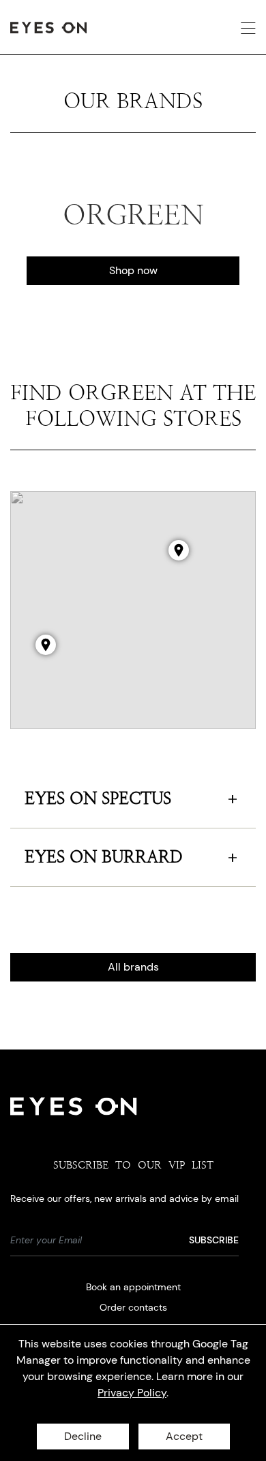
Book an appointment (133, 1287)
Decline (83, 1436)
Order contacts (133, 1307)
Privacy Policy (132, 1393)
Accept (184, 1436)
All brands (133, 967)
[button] (45, 645)
